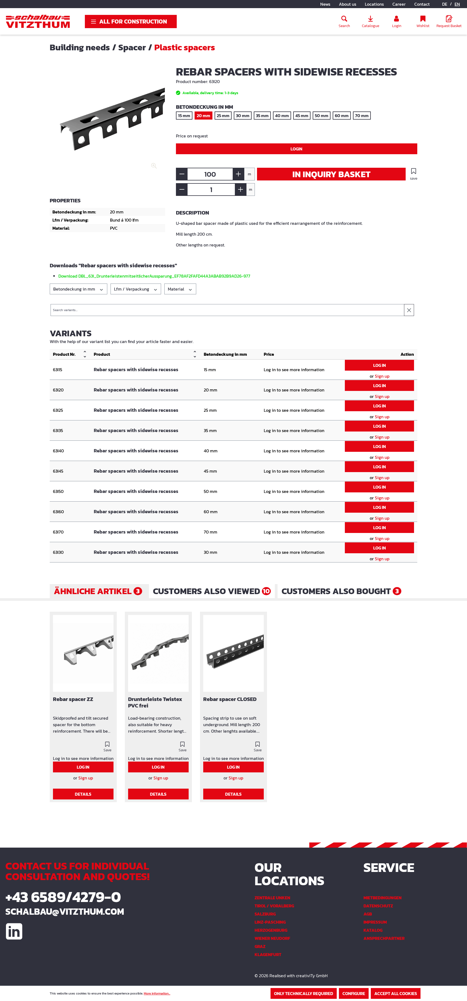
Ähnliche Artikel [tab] (97, 591)
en (457, 4)
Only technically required (303, 993)
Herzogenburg (271, 930)
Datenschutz (378, 906)
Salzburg (265, 914)
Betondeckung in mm (74, 289)
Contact (422, 4)
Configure (353, 993)
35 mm (262, 115)
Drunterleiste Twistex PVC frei (155, 702)
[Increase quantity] (238, 174)
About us (347, 4)
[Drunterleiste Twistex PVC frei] (158, 653)
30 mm (242, 115)
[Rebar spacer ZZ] (83, 653)
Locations (374, 4)
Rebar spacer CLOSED (229, 699)
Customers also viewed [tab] (211, 591)
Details (83, 794)
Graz (260, 946)
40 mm (282, 115)
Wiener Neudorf (272, 938)
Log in (379, 365)
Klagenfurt (268, 954)
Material (176, 289)
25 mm (223, 115)
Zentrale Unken (272, 897)
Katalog (372, 930)
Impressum (375, 922)
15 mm (184, 115)
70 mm (362, 115)
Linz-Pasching (270, 922)
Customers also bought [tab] (340, 591)
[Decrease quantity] (182, 174)
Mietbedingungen (382, 897)
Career (399, 4)
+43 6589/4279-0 (63, 896)
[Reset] (409, 310)
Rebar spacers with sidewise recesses (136, 370)
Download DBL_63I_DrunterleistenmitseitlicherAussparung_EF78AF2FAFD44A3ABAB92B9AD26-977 (154, 276)
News (325, 4)
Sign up (382, 376)
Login (296, 149)
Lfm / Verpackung (132, 289)
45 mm (301, 115)
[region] (107, 124)
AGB (367, 914)
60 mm (342, 115)
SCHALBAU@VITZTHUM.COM (64, 911)
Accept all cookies (395, 993)
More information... (157, 993)
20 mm (203, 115)
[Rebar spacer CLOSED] (233, 653)
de (444, 4)
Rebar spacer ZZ (73, 699)
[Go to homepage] (37, 21)
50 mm (321, 115)
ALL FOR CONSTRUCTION (133, 21)
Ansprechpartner (384, 938)
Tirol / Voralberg (274, 906)
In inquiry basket (331, 174)
